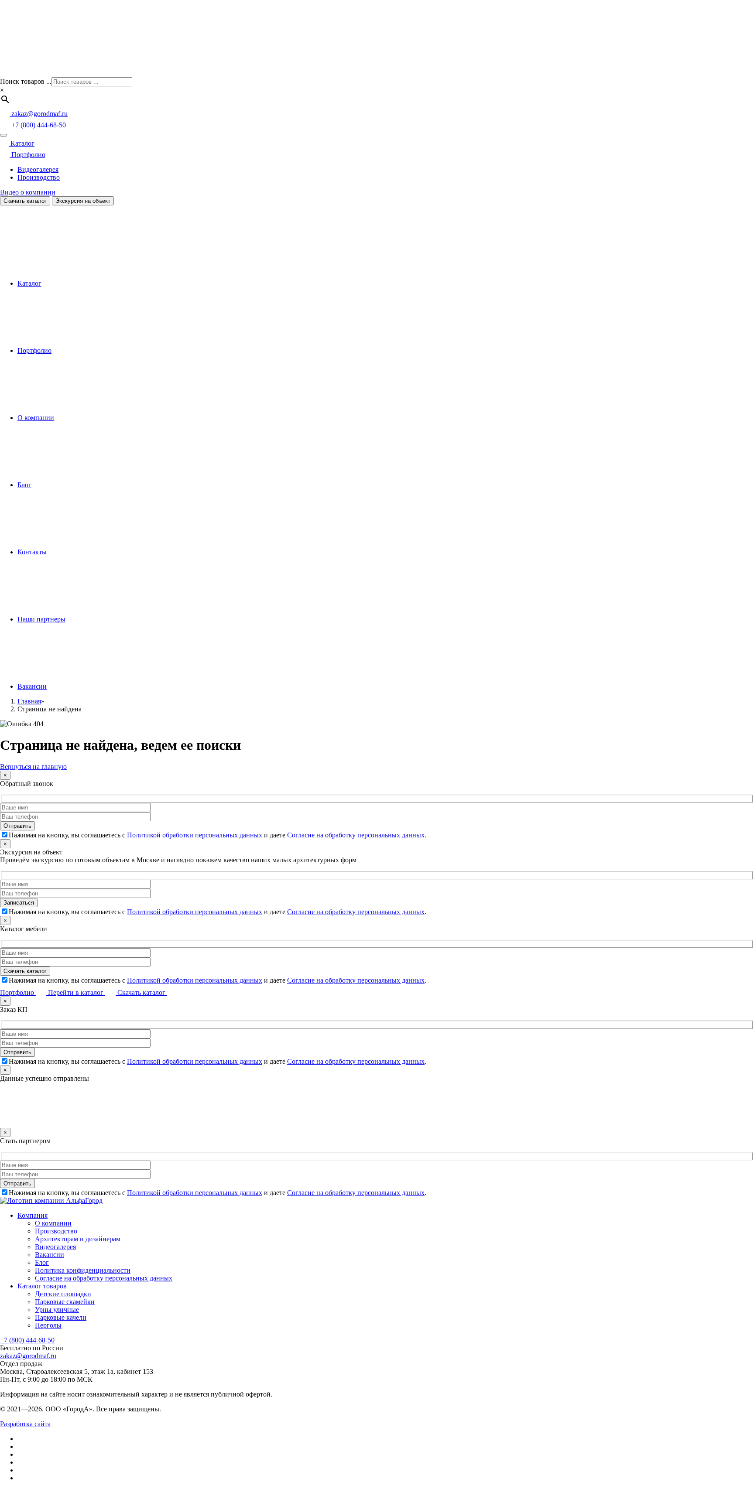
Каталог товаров (42, 1286)
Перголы (48, 1325)
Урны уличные (57, 1309)
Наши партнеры (41, 619)
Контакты (32, 552)
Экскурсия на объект (82, 201)
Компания (32, 1215)
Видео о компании (27, 192)
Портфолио (27, 154)
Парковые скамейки (65, 1301)
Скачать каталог (25, 201)
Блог (24, 484)
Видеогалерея (37, 169)
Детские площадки (63, 1294)
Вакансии (32, 686)
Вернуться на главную (33, 766)
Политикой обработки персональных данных (194, 835)
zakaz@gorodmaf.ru (28, 1355)
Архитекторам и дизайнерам (77, 1239)
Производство (38, 177)
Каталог (21, 143)
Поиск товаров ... (25, 81)
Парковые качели (60, 1317)
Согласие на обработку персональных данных (356, 835)
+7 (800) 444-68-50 (27, 1340)
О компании (35, 417)
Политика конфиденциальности (82, 1270)
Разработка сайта (25, 1424)
